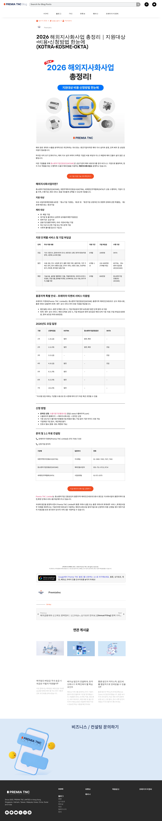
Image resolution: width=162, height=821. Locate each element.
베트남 (60, 804)
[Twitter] (20, 813)
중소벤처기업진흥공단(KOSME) (62, 163)
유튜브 (82, 14)
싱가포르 (61, 802)
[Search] (138, 4)
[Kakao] (11, 813)
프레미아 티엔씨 (112, 14)
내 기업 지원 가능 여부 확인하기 (80, 176)
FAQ (70, 14)
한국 (60, 812)
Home (46, 14)
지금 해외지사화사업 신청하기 (80, 489)
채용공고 (115, 789)
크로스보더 (56, 21)
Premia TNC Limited (44, 496)
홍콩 (60, 799)
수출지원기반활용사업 (58, 413)
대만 (60, 807)
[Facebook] (7, 813)
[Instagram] (25, 813)
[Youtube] (16, 813)
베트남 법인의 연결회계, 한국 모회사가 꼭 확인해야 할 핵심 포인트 (80, 684)
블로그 (58, 14)
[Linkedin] (30, 813)
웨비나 (95, 14)
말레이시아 (62, 809)
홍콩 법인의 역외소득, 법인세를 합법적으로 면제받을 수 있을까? (112, 684)
